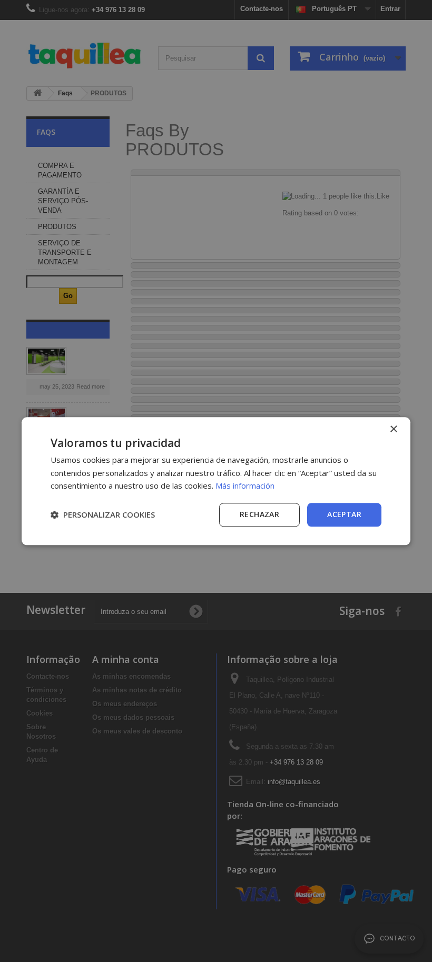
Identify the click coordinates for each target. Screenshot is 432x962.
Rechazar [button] (259, 514)
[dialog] (216, 481)
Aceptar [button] (344, 514)
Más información (244, 486)
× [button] (393, 429)
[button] (103, 515)
